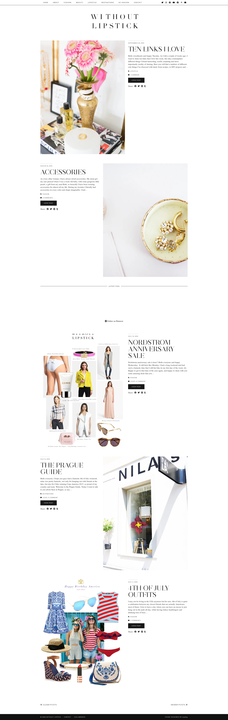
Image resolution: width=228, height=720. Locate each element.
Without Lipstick (53, 717)
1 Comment (134, 75)
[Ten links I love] (82, 97)
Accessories (63, 172)
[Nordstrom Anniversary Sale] (82, 390)
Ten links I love (156, 49)
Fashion (67, 2)
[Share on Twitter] (138, 86)
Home (45, 2)
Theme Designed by (176, 717)
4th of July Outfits (148, 591)
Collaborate (80, 717)
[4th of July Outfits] (82, 636)
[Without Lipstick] (114, 21)
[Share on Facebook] (135, 86)
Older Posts (49, 705)
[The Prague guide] (145, 513)
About (56, 2)
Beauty (79, 2)
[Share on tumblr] (145, 86)
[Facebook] (178, 2)
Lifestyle (92, 2)
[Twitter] (162, 2)
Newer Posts (178, 705)
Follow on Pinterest (115, 321)
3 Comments (47, 198)
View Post (136, 80)
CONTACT (138, 2)
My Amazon (124, 2)
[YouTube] (174, 2)
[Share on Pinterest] (142, 86)
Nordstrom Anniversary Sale (151, 349)
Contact (67, 717)
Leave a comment (138, 381)
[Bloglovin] (181, 2)
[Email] (185, 2)
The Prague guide (61, 468)
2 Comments (135, 620)
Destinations (107, 2)
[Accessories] (145, 220)
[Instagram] (166, 2)
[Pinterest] (170, 2)
